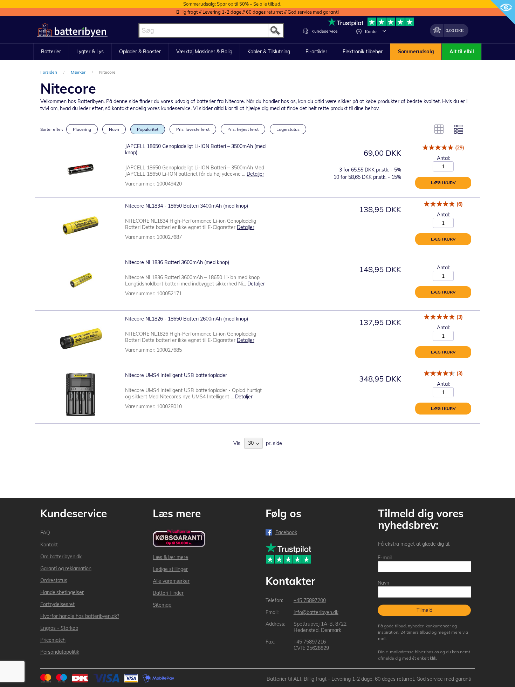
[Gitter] (439, 129)
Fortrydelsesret (57, 604)
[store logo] (72, 30)
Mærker (79, 72)
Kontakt (49, 544)
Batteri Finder (168, 593)
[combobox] (211, 30)
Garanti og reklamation (65, 568)
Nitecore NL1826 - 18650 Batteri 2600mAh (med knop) (186, 319)
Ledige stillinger (170, 569)
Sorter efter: (51, 129)
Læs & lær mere (170, 557)
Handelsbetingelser (62, 592)
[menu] (257, 51)
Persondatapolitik (59, 652)
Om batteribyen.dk (61, 556)
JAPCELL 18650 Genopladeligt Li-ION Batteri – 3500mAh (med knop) (195, 149)
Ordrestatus (53, 580)
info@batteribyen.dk (316, 612)
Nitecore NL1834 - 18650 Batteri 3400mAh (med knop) (186, 206)
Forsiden (49, 72)
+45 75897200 (310, 600)
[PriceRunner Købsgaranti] (179, 538)
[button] (384, 31)
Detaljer (255, 174)
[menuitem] (51, 51)
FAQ (45, 533)
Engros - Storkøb (59, 628)
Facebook (286, 532)
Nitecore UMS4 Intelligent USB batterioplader (176, 375)
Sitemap (162, 605)
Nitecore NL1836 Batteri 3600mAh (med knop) (177, 262)
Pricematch (53, 640)
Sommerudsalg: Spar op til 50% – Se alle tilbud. (232, 4)
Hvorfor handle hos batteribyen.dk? (79, 616)
